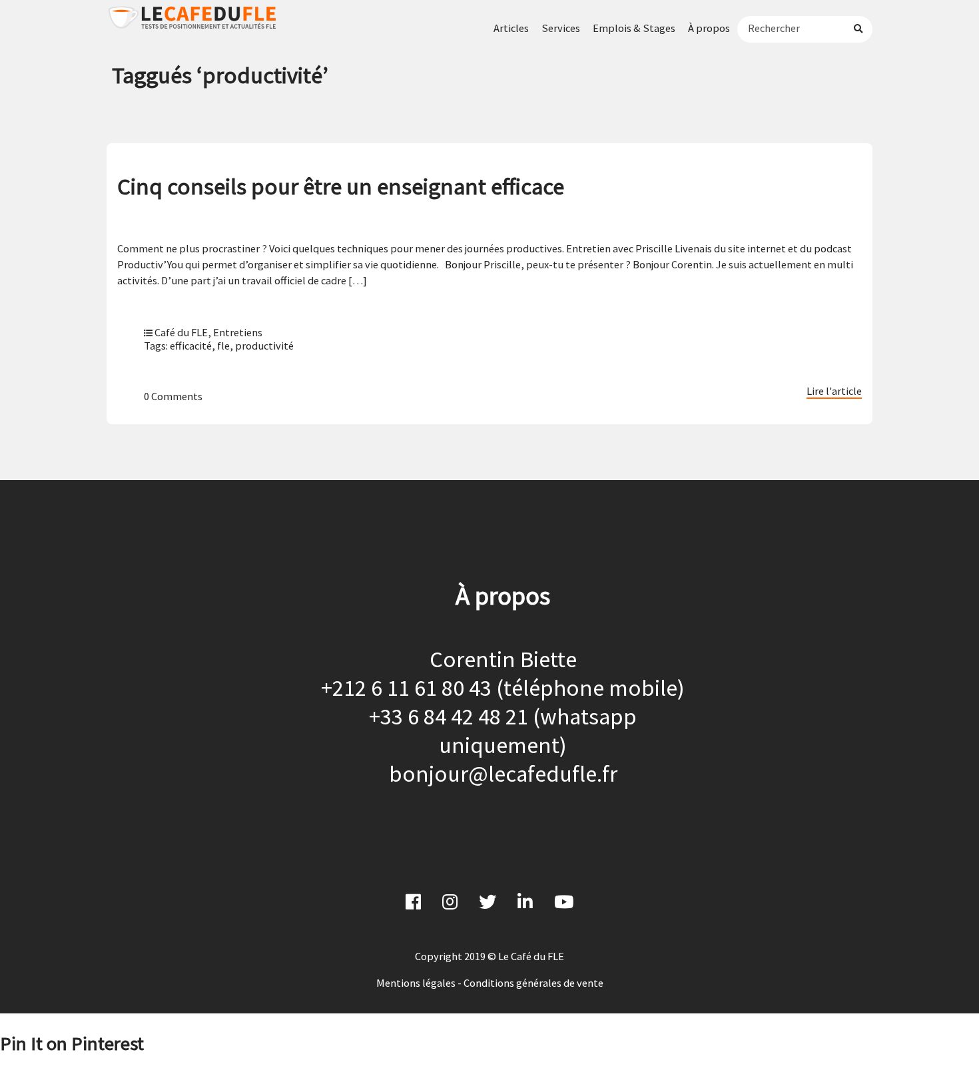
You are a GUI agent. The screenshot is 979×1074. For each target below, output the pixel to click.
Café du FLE (181, 332)
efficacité (191, 345)
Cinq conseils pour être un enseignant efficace (340, 186)
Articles (511, 28)
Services (560, 28)
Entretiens (237, 332)
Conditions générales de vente (533, 982)
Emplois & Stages (634, 28)
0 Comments (173, 396)
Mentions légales (416, 982)
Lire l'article (834, 391)
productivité (264, 345)
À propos (709, 28)
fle (223, 345)
